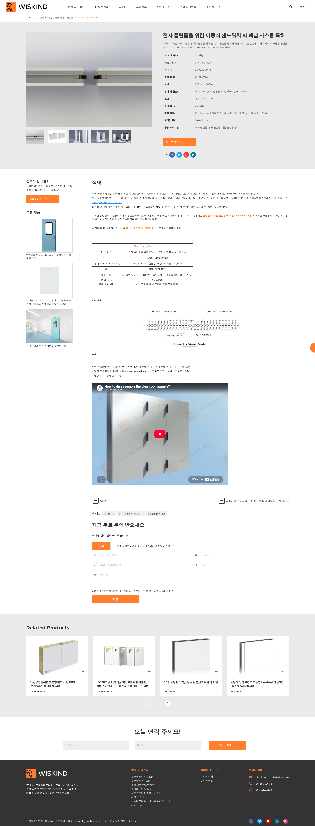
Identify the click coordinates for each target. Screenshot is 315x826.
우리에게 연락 (214, 6)
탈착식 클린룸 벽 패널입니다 (131, 513)
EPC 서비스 (102, 6)
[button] (168, 703)
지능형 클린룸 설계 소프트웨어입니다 (150, 801)
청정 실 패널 (109, 513)
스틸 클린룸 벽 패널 (156, 513)
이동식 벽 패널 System (86, 17)
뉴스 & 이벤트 (188, 6)
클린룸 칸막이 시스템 (63, 17)
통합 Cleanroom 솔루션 (144, 784)
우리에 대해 (163, 6)
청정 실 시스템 (76, 6)
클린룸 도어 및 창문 (141, 789)
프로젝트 (141, 6)
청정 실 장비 (137, 797)
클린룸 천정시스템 (140, 780)
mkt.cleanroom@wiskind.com (272, 777)
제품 (48, 17)
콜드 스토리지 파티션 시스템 (146, 793)
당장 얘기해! (36, 198)
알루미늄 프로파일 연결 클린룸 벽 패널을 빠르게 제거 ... (257, 501)
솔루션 (122, 6)
